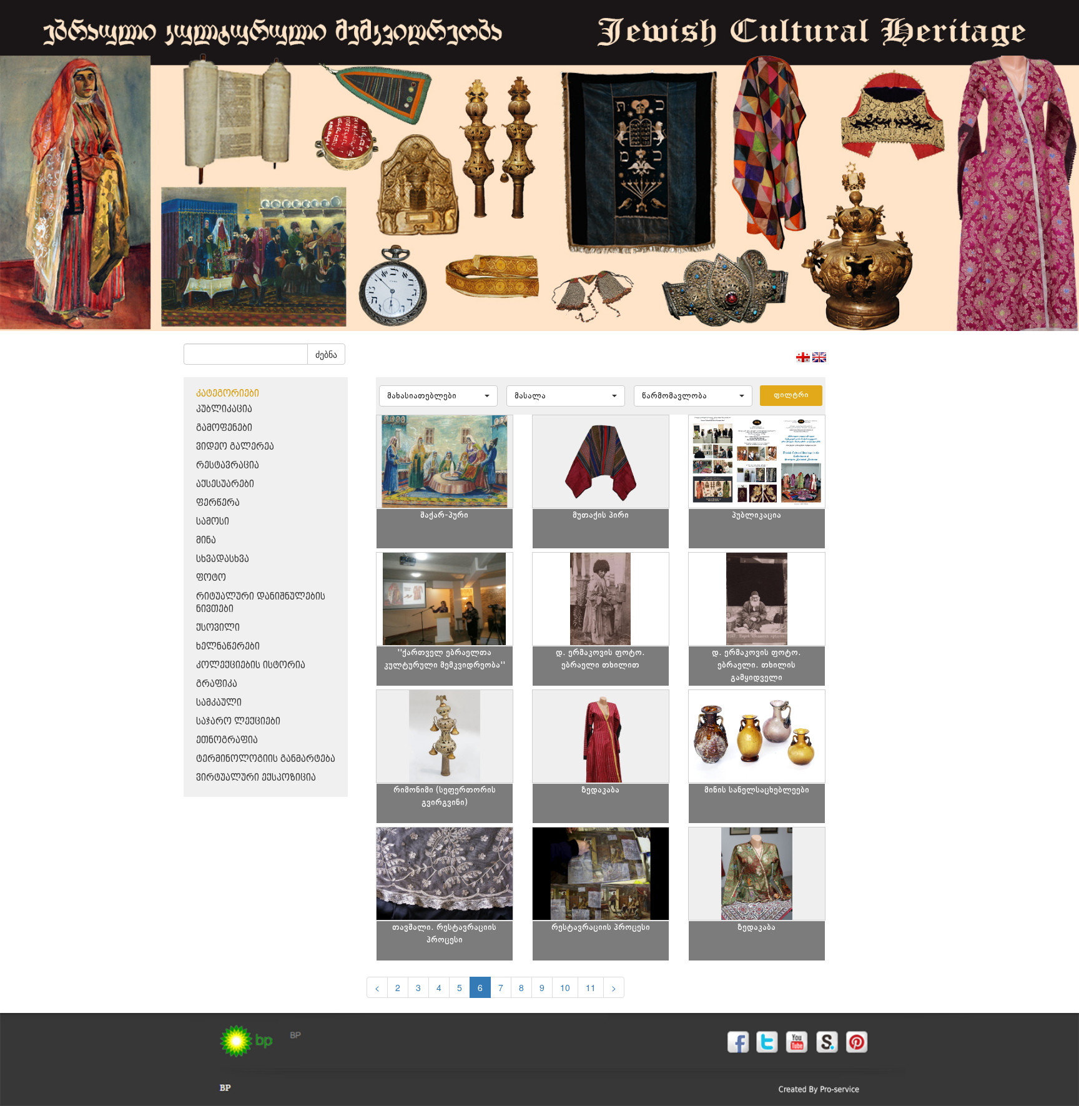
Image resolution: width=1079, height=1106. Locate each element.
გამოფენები (224, 428)
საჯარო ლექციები (238, 721)
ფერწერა (218, 503)
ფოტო (211, 578)
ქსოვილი (218, 628)
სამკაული (219, 703)
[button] (438, 396)
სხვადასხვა (222, 559)
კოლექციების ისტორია (250, 665)
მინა (206, 540)
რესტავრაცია (227, 465)
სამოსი (212, 521)
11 (591, 987)
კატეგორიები (227, 393)
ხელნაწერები (228, 646)
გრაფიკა (216, 684)
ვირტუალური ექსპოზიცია (256, 778)
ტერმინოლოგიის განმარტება (265, 759)
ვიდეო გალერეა (235, 447)
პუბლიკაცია (224, 409)
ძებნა (326, 354)
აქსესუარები (225, 484)
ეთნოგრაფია (227, 740)
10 (565, 987)
